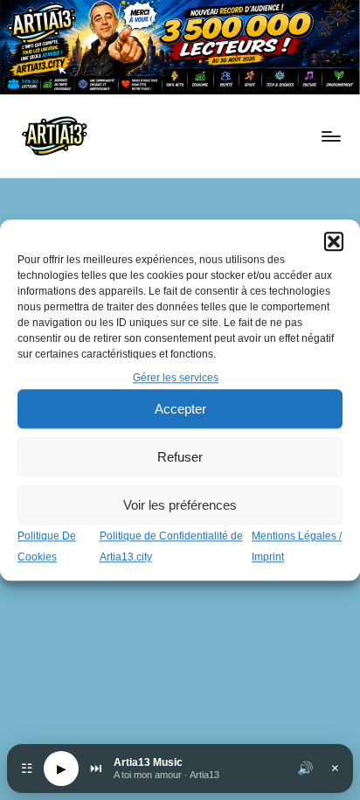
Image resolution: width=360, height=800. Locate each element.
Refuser (180, 456)
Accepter (180, 408)
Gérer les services (175, 378)
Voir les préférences (180, 504)
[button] (334, 241)
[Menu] (330, 136)
